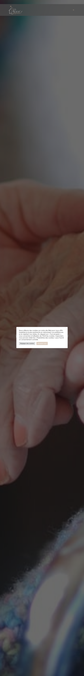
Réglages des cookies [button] (27, 343)
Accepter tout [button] (42, 343)
